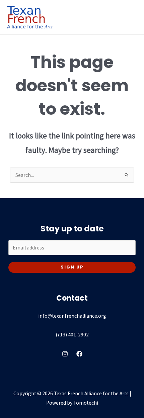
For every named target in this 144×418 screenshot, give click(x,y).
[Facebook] (79, 354)
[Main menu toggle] (130, 17)
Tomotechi (85, 403)
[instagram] (65, 354)
